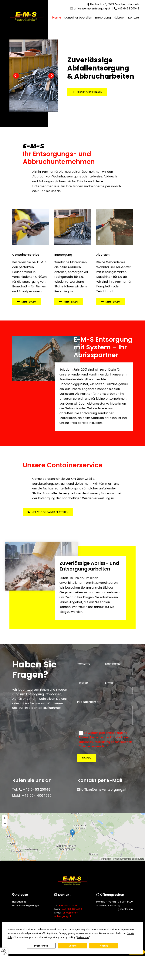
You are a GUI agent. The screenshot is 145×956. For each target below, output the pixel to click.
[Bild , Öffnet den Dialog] (33, 75)
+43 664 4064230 (37, 795)
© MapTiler (106, 858)
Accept (104, 945)
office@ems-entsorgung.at (92, 8)
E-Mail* (110, 683)
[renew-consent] (4, 951)
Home (56, 17)
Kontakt (133, 17)
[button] (87, 92)
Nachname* (113, 664)
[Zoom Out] (5, 824)
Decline (72, 945)
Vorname (83, 664)
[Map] (72, 837)
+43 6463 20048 (128, 8)
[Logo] (26, 16)
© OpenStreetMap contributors (128, 858)
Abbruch (119, 17)
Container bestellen (78, 17)
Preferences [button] (83, 937)
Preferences (41, 945)
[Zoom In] (5, 818)
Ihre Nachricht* (87, 702)
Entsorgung (103, 17)
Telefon (82, 683)
